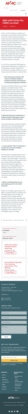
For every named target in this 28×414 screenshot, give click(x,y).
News (3, 384)
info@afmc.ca (4, 294)
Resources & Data (18, 377)
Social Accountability (19, 380)
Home (4, 375)
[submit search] (25, 8)
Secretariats (5, 382)
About (4, 377)
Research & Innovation (18, 384)
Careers (4, 389)
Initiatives (5, 379)
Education (18, 388)
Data (16, 390)
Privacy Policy (12, 364)
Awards (4, 386)
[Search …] (13, 8)
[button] (25, 13)
